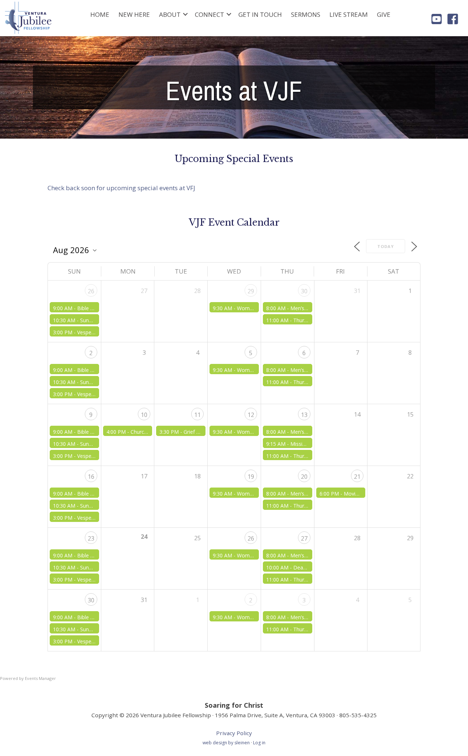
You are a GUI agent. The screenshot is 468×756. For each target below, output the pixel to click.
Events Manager (40, 678)
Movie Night (358, 493)
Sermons (305, 14)
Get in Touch (260, 14)
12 (251, 415)
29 (251, 291)
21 (357, 477)
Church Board (147, 431)
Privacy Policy (234, 733)
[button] (185, 14)
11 (197, 415)
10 (144, 415)
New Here (134, 14)
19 (251, 477)
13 (304, 415)
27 (304, 538)
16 (91, 477)
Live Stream (348, 14)
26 (91, 291)
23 (91, 538)
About (170, 14)
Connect (209, 14)
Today (385, 246)
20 (304, 477)
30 (304, 291)
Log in (259, 743)
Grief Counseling (203, 431)
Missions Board (308, 443)
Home (99, 14)
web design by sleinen (227, 743)
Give (383, 14)
